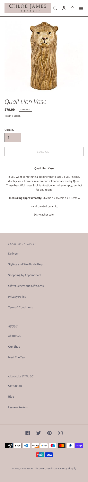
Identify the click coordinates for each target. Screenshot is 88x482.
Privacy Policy (17, 297)
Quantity (9, 130)
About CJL (14, 336)
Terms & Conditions (20, 307)
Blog (11, 396)
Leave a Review (18, 407)
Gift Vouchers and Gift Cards (26, 286)
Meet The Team (17, 357)
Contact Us (15, 386)
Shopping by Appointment (24, 275)
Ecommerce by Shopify (64, 468)
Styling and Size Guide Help (25, 264)
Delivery (13, 253)
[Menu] (81, 8)
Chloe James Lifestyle (31, 468)
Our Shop (14, 347)
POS (45, 468)
